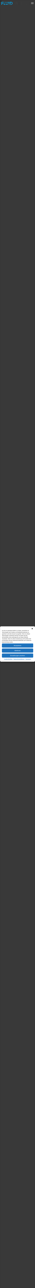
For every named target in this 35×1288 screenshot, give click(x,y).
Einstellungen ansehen (17, 655)
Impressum (28, 659)
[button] (32, 628)
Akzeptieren (17, 645)
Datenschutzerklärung (19, 659)
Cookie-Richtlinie (8, 659)
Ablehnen (17, 650)
